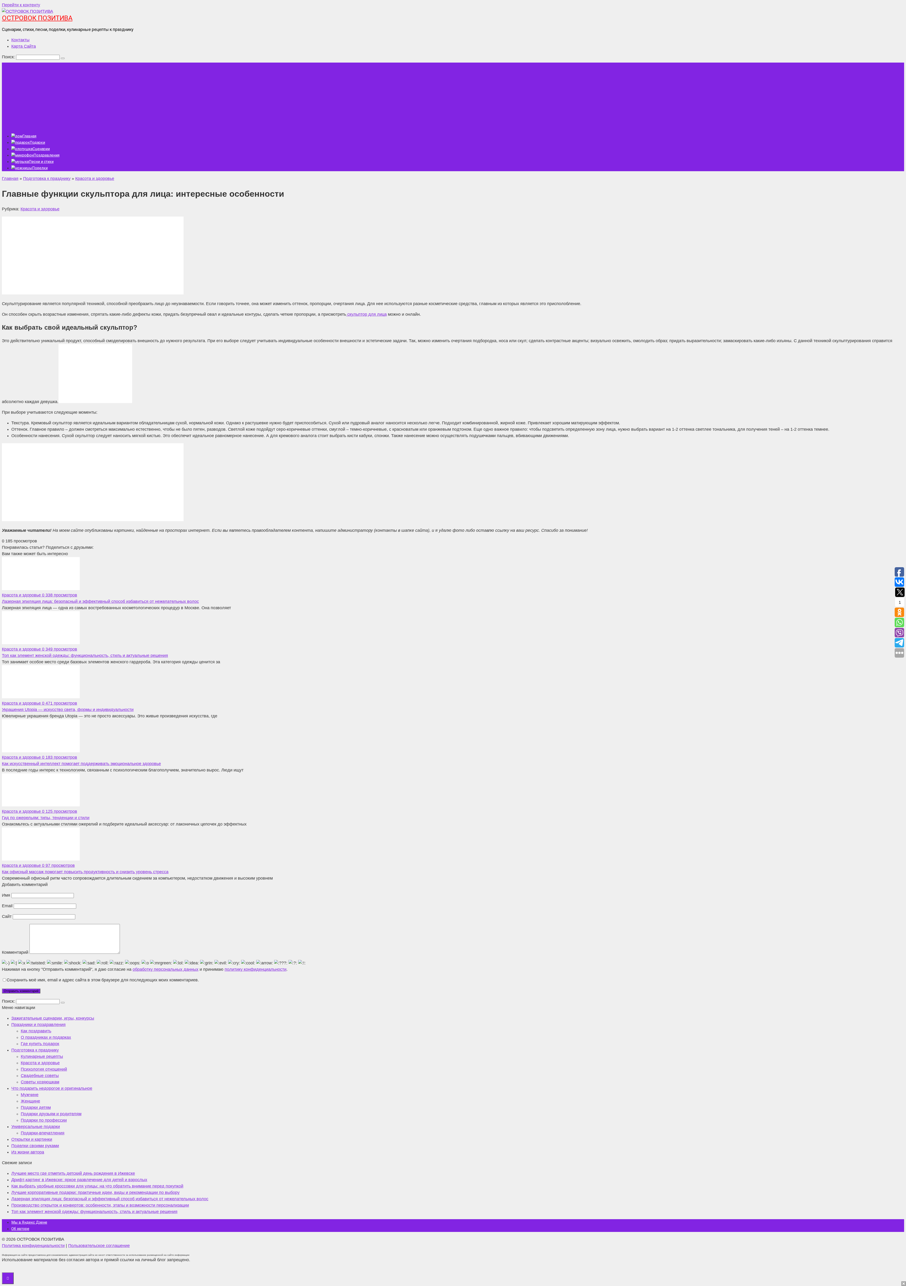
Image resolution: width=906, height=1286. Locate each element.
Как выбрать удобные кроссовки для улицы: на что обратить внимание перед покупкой (97, 1186)
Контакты (20, 40)
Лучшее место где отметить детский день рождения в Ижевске (73, 1173)
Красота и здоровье (40, 209)
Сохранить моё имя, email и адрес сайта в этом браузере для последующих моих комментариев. (103, 980)
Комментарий (15, 952)
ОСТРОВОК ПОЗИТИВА (37, 18)
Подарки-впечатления (42, 1133)
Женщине (30, 1101)
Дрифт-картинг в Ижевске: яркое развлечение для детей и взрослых (79, 1179)
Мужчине (29, 1094)
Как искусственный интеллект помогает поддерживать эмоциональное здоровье (81, 763)
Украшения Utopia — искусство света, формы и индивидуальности (68, 709)
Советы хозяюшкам (40, 1082)
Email (7, 905)
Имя (6, 895)
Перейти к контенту (21, 5)
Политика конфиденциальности (33, 1245)
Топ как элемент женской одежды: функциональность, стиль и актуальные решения (85, 655)
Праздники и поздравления (38, 1024)
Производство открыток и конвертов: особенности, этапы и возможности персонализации (100, 1205)
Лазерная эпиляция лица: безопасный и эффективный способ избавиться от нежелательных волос (100, 601)
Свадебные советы (40, 1075)
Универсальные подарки (35, 1126)
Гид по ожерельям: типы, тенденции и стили (45, 817)
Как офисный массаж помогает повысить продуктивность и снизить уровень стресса (85, 871)
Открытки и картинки (31, 1139)
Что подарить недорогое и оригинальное (51, 1088)
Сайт (7, 916)
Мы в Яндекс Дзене (29, 1222)
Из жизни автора (27, 1152)
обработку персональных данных (165, 969)
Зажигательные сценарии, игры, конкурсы (52, 1018)
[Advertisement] (453, 96)
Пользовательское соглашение (99, 1245)
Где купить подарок (40, 1043)
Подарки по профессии (44, 1120)
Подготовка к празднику (35, 1050)
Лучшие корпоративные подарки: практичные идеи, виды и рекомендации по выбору (95, 1192)
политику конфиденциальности (255, 969)
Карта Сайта (23, 46)
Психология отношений (44, 1069)
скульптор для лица (366, 314)
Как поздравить (36, 1031)
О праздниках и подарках (46, 1037)
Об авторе (20, 1228)
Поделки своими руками (35, 1145)
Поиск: (9, 57)
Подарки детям (36, 1107)
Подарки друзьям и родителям (51, 1113)
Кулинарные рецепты (42, 1056)
